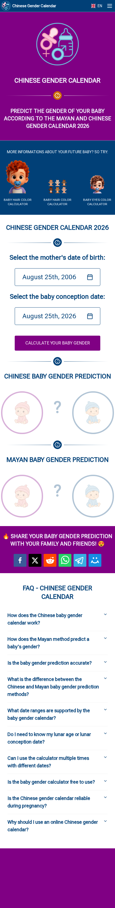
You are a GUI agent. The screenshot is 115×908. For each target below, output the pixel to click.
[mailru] (95, 560)
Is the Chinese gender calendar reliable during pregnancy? (48, 802)
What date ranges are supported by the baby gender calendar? (48, 714)
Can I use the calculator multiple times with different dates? (48, 761)
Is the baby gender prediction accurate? (49, 663)
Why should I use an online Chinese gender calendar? (52, 825)
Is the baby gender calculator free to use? (51, 782)
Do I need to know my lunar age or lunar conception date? (49, 738)
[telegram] (80, 560)
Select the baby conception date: (57, 296)
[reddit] (50, 560)
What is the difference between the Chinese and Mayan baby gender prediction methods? (53, 686)
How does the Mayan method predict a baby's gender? (48, 642)
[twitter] (35, 560)
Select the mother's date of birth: (57, 257)
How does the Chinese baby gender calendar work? (44, 619)
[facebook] (20, 560)
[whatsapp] (65, 560)
